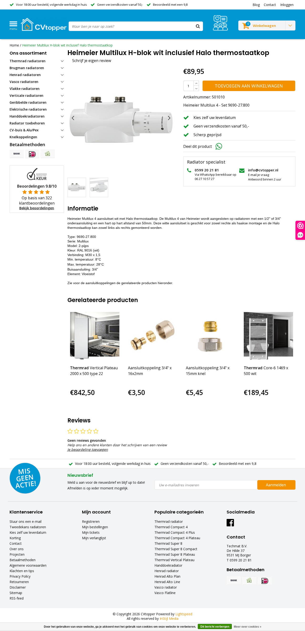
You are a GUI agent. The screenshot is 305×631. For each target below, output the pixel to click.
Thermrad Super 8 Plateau (174, 554)
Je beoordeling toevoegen (87, 449)
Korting (15, 538)
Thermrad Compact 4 (171, 527)
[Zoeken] (198, 26)
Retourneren (19, 582)
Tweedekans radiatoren (28, 527)
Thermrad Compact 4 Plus (174, 532)
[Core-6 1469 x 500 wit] (268, 336)
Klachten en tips (22, 571)
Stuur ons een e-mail (25, 521)
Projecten (17, 554)
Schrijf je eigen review (91, 60)
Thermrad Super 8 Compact (175, 549)
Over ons (17, 549)
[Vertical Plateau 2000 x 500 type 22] (94, 336)
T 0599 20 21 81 (239, 560)
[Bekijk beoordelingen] (220, 23)
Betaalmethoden (23, 560)
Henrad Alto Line (167, 582)
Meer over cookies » (247, 626)
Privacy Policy (20, 576)
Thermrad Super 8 (168, 543)
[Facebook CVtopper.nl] (230, 524)
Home (14, 45)
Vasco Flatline (165, 592)
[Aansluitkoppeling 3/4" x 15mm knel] (210, 336)
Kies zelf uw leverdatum (28, 532)
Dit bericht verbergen (214, 626)
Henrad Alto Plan (167, 576)
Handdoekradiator (168, 565)
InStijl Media (169, 618)
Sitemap (16, 592)
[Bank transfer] (17, 154)
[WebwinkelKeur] (36, 173)
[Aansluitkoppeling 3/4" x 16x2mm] (152, 336)
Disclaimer (18, 587)
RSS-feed (17, 598)
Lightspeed (183, 614)
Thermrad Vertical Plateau (174, 560)
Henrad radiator (166, 571)
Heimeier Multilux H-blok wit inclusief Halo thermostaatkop (67, 45)
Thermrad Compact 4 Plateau (177, 538)
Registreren (91, 521)
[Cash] (48, 154)
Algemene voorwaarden (28, 565)
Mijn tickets (91, 532)
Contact (16, 543)
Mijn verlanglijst (94, 538)
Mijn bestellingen (95, 527)
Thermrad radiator (168, 521)
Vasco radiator (165, 587)
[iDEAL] (32, 154)
